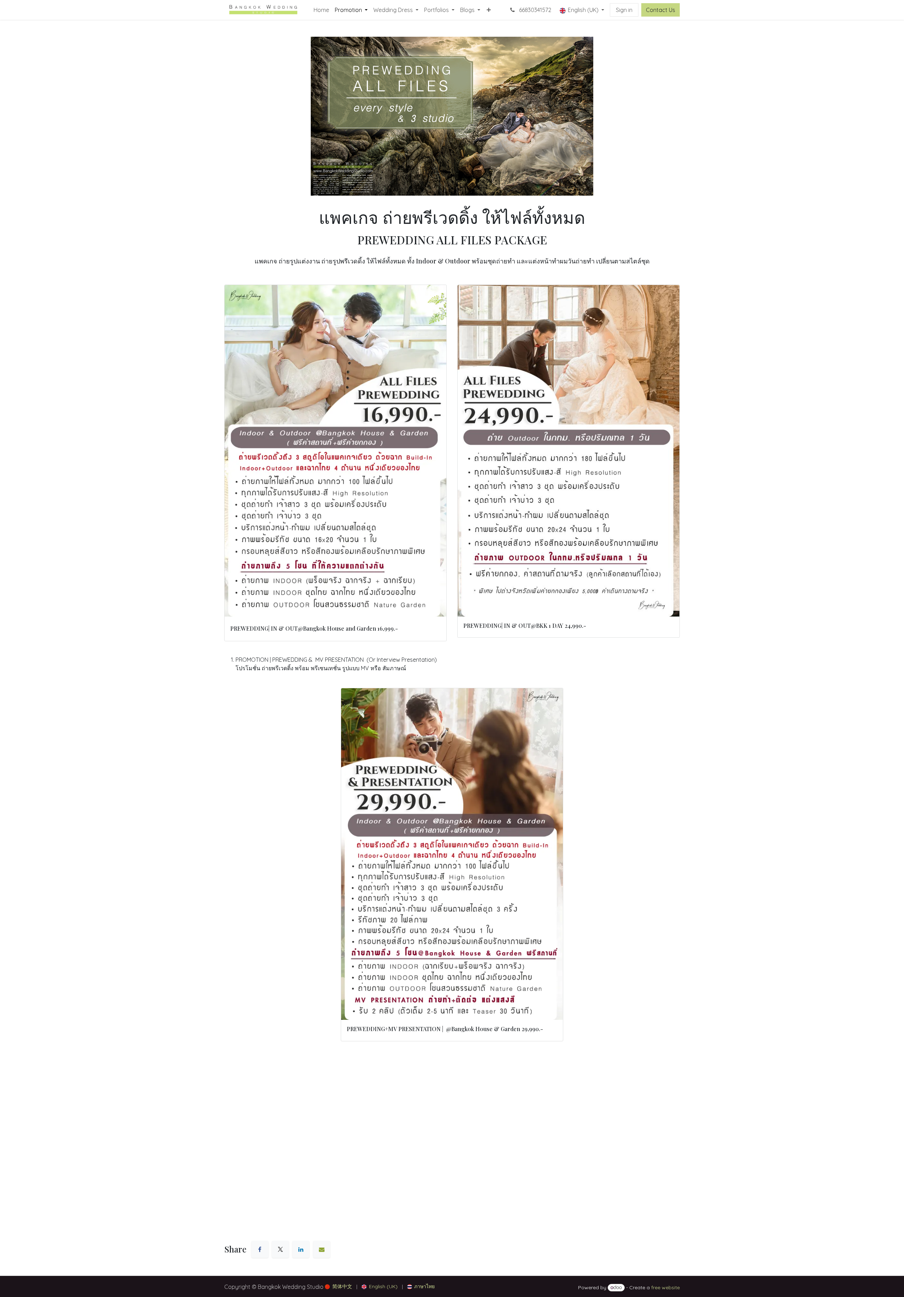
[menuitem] (321, 10)
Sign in (624, 9)
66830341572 (534, 9)
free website (665, 1287)
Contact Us (660, 9)
